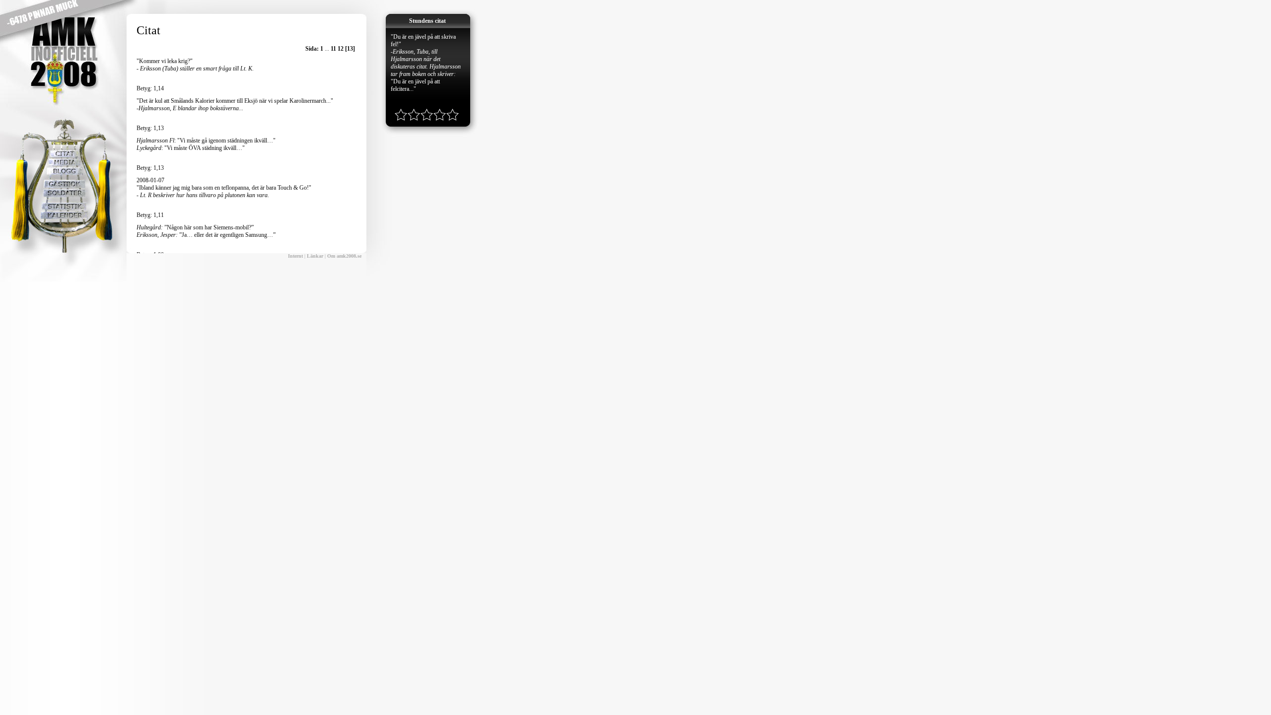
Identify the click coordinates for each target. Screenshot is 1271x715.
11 (333, 48)
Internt (295, 256)
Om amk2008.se (344, 256)
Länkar (315, 256)
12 (341, 48)
